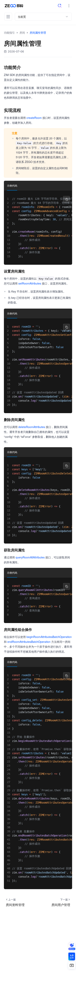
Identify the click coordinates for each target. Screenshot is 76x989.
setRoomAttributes (29, 283)
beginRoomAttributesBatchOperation (49, 637)
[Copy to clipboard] (66, 199)
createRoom (34, 118)
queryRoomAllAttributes (30, 557)
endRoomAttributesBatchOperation (28, 642)
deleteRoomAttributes (31, 427)
